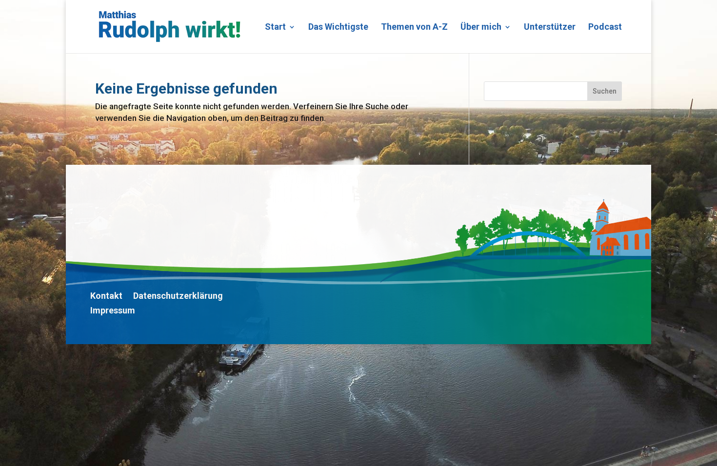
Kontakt (106, 296)
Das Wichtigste (338, 27)
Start (275, 27)
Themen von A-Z (414, 27)
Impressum (112, 311)
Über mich (480, 27)
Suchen (605, 91)
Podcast (605, 27)
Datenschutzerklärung (178, 296)
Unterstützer (550, 27)
